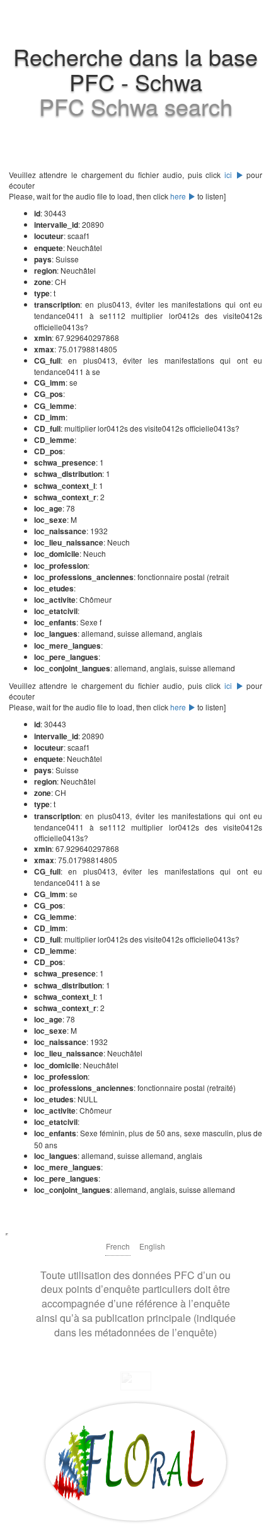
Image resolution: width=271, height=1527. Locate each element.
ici (230, 174)
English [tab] (152, 1246)
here (179, 196)
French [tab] (118, 1246)
